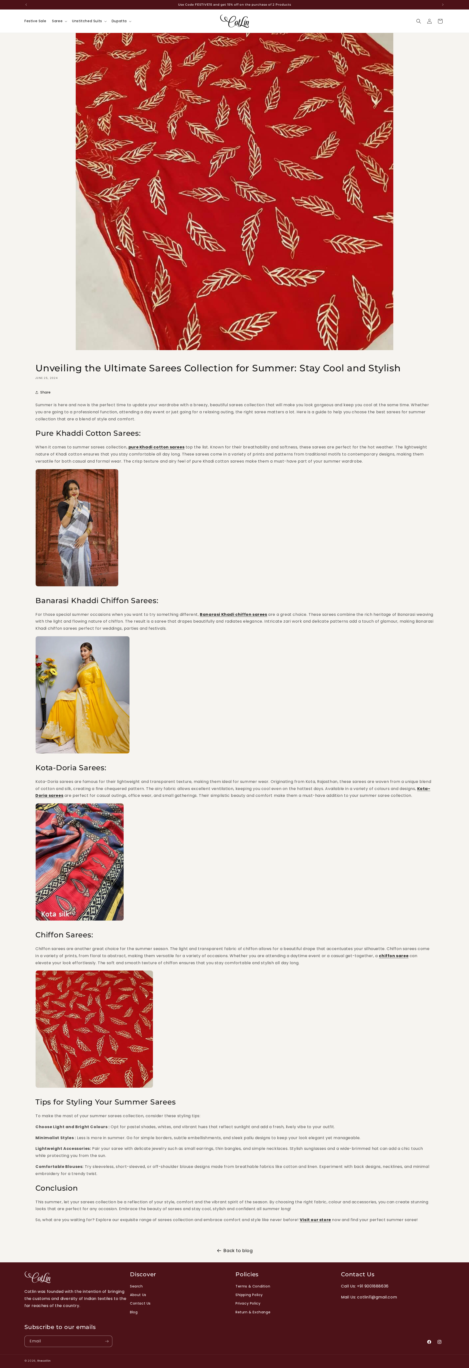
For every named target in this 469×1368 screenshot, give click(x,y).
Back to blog (238, 1250)
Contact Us (140, 1303)
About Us (138, 1294)
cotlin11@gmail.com (377, 1297)
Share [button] (45, 392)
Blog (134, 1312)
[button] (59, 21)
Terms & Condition (252, 1286)
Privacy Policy (247, 1303)
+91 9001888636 (372, 1286)
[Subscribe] (106, 1341)
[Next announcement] (442, 4)
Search (136, 1286)
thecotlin (44, 1361)
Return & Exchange (252, 1312)
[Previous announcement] (26, 4)
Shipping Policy (249, 1294)
